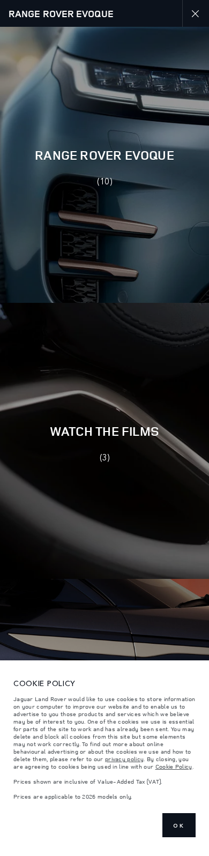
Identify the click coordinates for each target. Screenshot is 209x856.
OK (179, 825)
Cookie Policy (173, 766)
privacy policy (124, 759)
